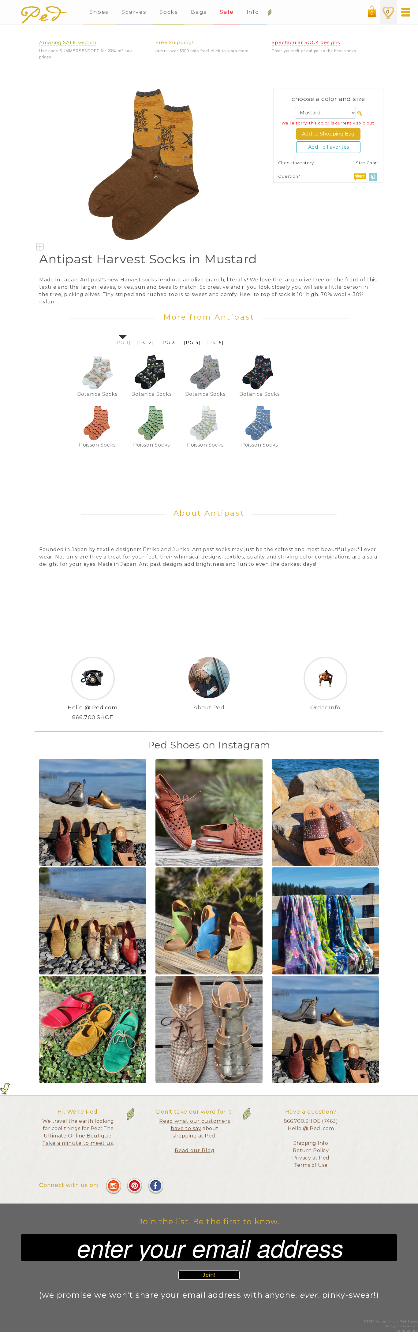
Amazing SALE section (67, 42)
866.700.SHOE (93, 717)
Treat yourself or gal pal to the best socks (314, 51)
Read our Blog (195, 1150)
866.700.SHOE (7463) (311, 1121)
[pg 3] (168, 342)
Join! (209, 1275)
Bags (199, 12)
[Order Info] (325, 717)
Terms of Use (311, 1165)
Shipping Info (310, 1143)
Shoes (99, 12)
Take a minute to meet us (77, 1143)
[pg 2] (145, 342)
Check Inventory (296, 163)
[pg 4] (192, 342)
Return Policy (311, 1150)
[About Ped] (209, 717)
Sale (226, 12)
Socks (168, 12)
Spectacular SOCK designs (306, 42)
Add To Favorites (328, 147)
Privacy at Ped (311, 1158)
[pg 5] (215, 342)
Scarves (133, 12)
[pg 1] (122, 342)
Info (254, 12)
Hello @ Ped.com (93, 707)
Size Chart (367, 163)
